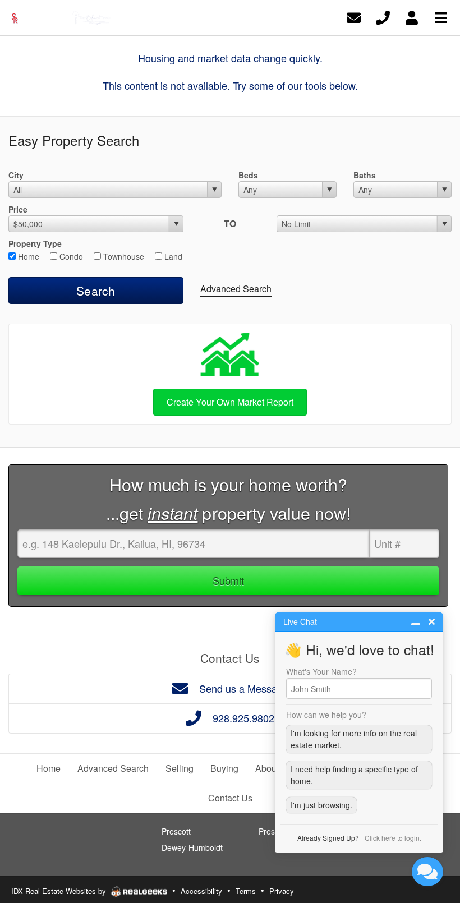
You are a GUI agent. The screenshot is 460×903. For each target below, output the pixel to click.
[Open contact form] (354, 16)
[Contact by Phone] (383, 16)
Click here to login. (393, 837)
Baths (364, 175)
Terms (246, 891)
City (16, 175)
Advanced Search (236, 288)
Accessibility (201, 891)
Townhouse (122, 256)
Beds (248, 175)
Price (17, 209)
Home (27, 256)
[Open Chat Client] (427, 871)
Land (172, 256)
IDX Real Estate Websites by (59, 891)
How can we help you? (326, 714)
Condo (70, 256)
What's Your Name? (321, 671)
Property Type (35, 243)
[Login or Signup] (412, 16)
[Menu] (441, 16)
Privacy (281, 891)
